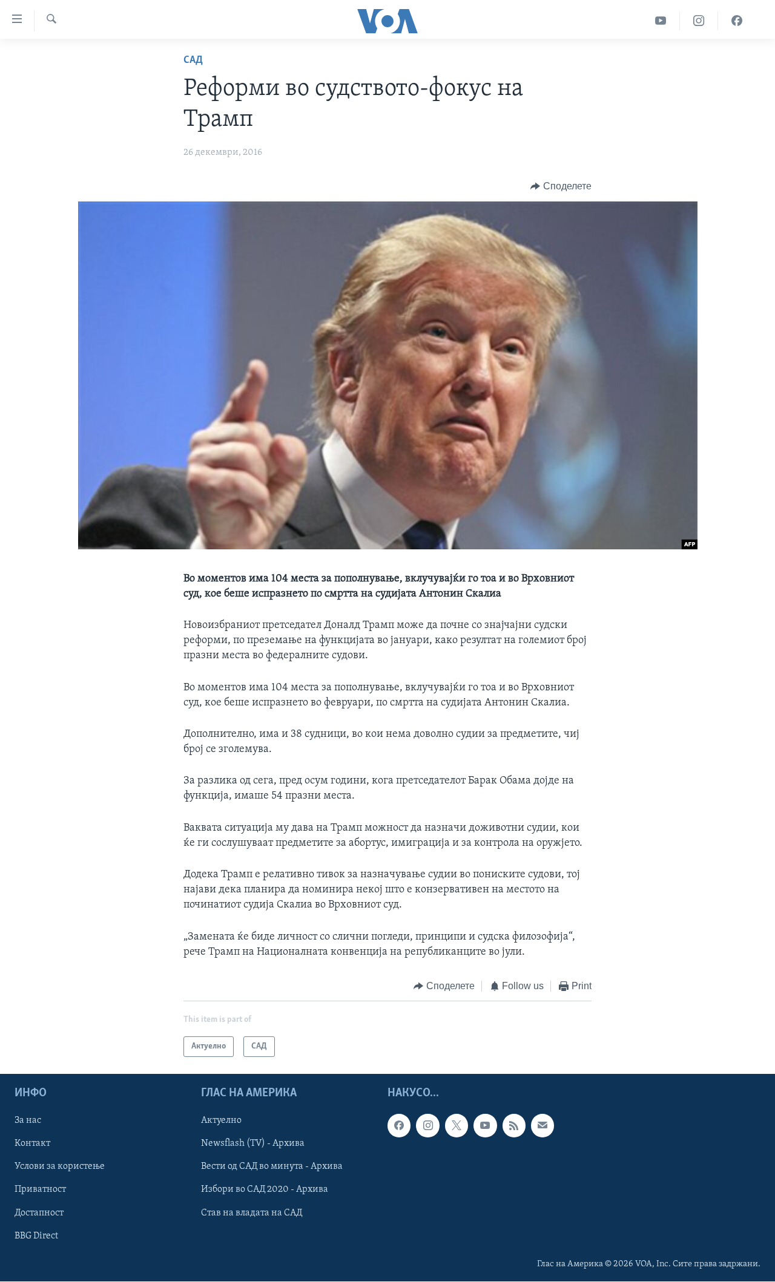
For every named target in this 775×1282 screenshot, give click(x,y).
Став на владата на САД (251, 1213)
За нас (28, 1121)
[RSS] (514, 1125)
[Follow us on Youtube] (484, 1125)
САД (193, 60)
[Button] (561, 186)
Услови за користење (60, 1167)
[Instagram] (699, 20)
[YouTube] (661, 20)
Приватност (40, 1190)
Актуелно (221, 1121)
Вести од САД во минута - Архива (272, 1167)
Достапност (39, 1213)
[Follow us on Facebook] (399, 1125)
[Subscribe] (542, 1125)
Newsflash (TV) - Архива (253, 1144)
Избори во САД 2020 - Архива (264, 1190)
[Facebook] (737, 20)
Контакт (32, 1144)
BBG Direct (36, 1236)
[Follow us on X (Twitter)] (456, 1125)
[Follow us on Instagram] (427, 1125)
